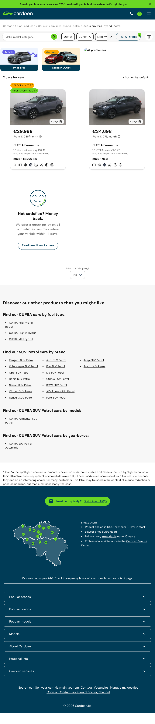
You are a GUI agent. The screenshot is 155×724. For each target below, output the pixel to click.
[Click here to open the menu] (149, 14)
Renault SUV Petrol (21, 397)
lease (49, 4)
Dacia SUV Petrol (19, 379)
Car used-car (26, 26)
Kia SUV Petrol (55, 372)
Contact (86, 688)
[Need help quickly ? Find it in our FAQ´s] (139, 14)
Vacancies (101, 688)
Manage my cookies (124, 688)
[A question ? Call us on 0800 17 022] (131, 14)
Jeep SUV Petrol (94, 360)
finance (38, 4)
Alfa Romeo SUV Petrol (60, 391)
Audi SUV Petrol (56, 360)
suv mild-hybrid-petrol (65, 26)
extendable (109, 536)
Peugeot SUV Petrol (21, 360)
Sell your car (44, 688)
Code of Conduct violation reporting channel (78, 692)
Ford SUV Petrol (56, 397)
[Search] (54, 37)
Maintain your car (66, 688)
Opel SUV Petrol (19, 372)
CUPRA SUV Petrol (57, 379)
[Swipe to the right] (111, 37)
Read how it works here (38, 245)
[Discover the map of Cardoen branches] (40, 565)
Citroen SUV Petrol (20, 391)
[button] (71, 36)
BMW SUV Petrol (56, 385)
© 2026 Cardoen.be (77, 706)
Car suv (43, 26)
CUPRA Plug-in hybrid (22, 333)
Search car (26, 688)
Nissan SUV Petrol (20, 385)
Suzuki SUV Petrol (94, 366)
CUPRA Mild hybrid (21, 339)
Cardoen (8, 26)
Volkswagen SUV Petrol (23, 366)
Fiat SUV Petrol (55, 366)
